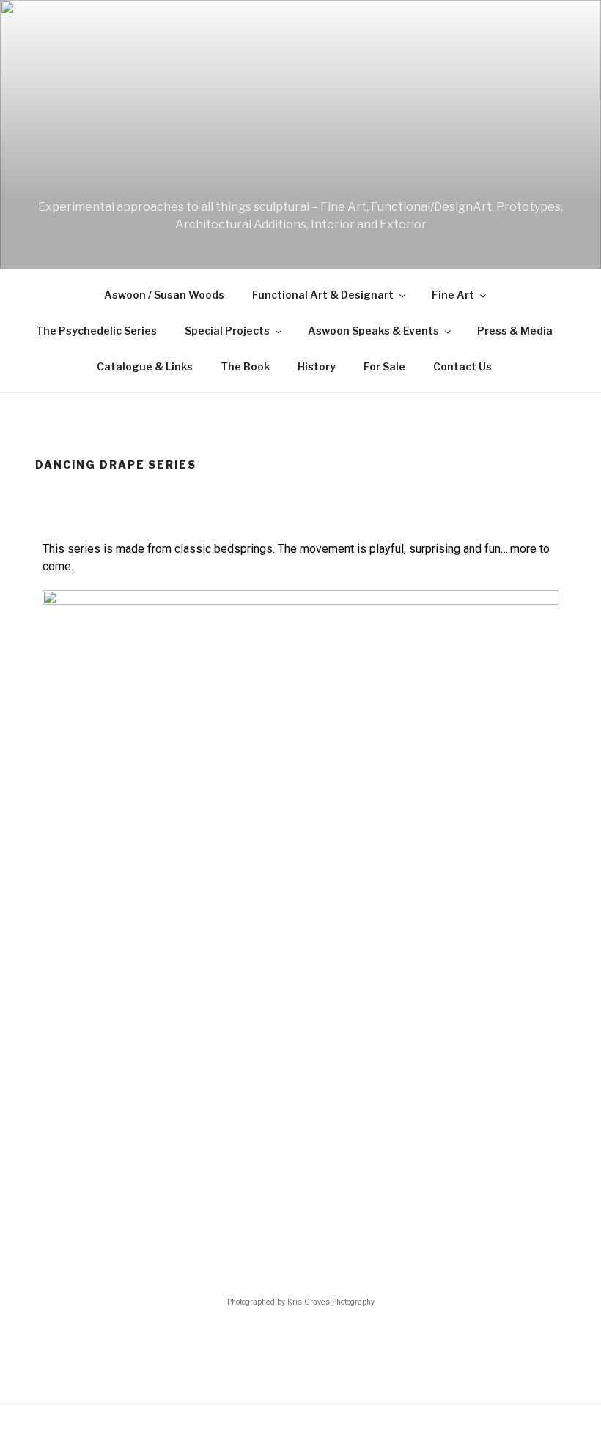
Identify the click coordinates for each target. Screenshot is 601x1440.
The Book (245, 366)
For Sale (384, 366)
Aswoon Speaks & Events (373, 330)
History (317, 366)
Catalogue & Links (145, 366)
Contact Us (462, 366)
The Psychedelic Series (96, 330)
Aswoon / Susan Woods (164, 294)
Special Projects (227, 330)
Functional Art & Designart (323, 294)
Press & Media (515, 330)
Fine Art (453, 294)
